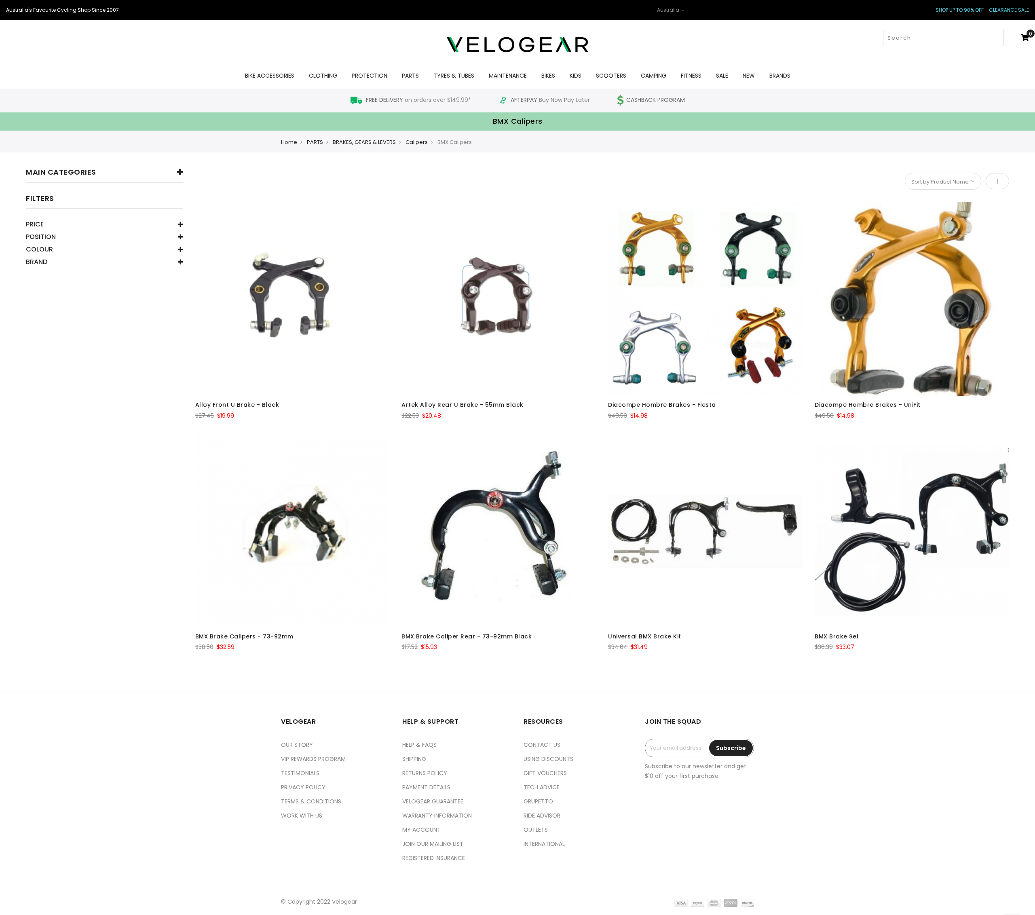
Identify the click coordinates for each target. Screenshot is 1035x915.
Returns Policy (424, 773)
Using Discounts (548, 759)
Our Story (297, 745)
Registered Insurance (433, 858)
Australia (668, 9)
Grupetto (538, 801)
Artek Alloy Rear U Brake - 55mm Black (462, 405)
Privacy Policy (303, 787)
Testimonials (300, 773)
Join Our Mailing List (432, 844)
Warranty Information (437, 815)
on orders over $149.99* (419, 100)
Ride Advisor (542, 815)
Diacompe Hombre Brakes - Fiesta (662, 405)
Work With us (301, 815)
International (544, 844)
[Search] (996, 38)
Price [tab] (35, 225)
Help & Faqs (419, 745)
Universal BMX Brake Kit (644, 636)
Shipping (414, 759)
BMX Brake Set (837, 636)
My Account (421, 830)
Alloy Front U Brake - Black (237, 405)
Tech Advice (542, 787)
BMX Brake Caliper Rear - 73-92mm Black (466, 636)
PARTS (315, 142)
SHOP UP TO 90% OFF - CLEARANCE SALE (982, 9)
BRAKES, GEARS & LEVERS (364, 142)
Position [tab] (41, 237)
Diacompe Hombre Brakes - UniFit (868, 405)
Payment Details (426, 787)
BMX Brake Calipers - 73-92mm (244, 636)
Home (289, 142)
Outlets (536, 830)
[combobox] (943, 38)
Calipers (417, 142)
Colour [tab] (39, 250)
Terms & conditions (311, 801)
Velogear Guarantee (432, 801)
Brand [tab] (36, 262)
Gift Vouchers (545, 773)
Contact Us (542, 745)
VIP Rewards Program (313, 759)
